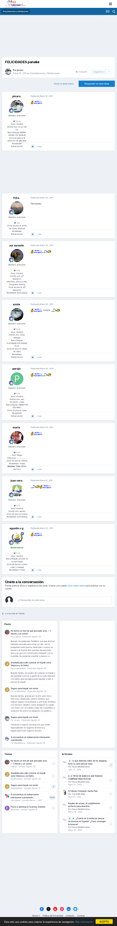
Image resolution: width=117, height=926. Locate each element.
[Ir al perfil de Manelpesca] (7, 738)
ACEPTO (104, 921)
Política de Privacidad (53, 915)
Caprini (17, 636)
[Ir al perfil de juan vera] (17, 490)
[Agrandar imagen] (36, 102)
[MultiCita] (33, 146)
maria (16, 427)
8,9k (18, 393)
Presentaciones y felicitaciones (44, 73)
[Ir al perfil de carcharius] (7, 795)
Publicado (31, 636)
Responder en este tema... (33, 600)
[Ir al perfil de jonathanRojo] (7, 663)
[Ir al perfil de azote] (17, 314)
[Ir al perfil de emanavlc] (7, 808)
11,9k (18, 452)
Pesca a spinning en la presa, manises (28, 807)
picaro (20, 70)
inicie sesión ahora (76, 585)
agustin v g (16, 528)
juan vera (16, 480)
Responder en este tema (96, 83)
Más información (84, 921)
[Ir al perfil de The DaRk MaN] (64, 792)
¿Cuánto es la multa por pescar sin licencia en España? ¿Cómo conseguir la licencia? (87, 821)
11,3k (18, 553)
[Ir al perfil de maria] (17, 437)
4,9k (18, 270)
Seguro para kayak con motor (24, 688)
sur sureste (16, 245)
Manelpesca (19, 743)
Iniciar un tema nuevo (64, 83)
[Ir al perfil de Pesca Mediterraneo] (64, 762)
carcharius (15, 800)
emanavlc (15, 809)
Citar (39, 146)
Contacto (70, 915)
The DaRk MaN (78, 794)
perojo (16, 368)
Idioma (35, 915)
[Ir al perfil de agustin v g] (17, 538)
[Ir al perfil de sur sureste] (17, 255)
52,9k (18, 121)
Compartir (82, 72)
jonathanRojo (20, 668)
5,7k (18, 505)
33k (18, 223)
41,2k (18, 329)
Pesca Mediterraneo (81, 766)
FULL (16, 197)
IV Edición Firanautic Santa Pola (82, 791)
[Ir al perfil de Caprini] (7, 632)
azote (16, 304)
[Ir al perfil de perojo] (17, 378)
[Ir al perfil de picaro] (8, 72)
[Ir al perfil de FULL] (17, 208)
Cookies (81, 915)
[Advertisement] (58, 37)
